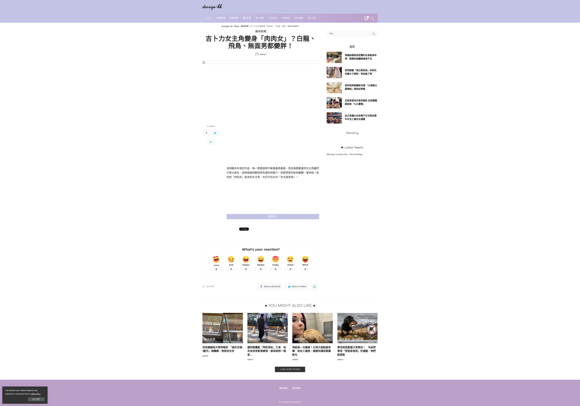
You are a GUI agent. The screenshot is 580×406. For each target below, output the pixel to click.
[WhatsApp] (210, 141)
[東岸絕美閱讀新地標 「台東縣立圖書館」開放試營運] (334, 87)
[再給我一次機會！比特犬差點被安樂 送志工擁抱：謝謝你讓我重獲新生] (312, 327)
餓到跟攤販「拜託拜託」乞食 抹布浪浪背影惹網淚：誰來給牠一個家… (266, 351)
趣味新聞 (260, 31)
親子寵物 (344, 339)
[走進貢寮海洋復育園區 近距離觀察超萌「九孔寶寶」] (334, 102)
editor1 (263, 54)
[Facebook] (206, 133)
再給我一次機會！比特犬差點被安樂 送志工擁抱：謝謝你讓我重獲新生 (311, 351)
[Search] (372, 18)
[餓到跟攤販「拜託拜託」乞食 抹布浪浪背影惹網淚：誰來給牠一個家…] (267, 327)
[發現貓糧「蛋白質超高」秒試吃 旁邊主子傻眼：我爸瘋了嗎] (334, 72)
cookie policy (35, 394)
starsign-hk (212, 7)
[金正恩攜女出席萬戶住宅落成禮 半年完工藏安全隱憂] (334, 117)
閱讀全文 (273, 216)
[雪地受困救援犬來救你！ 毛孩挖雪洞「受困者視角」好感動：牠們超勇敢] (357, 327)
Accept (36, 399)
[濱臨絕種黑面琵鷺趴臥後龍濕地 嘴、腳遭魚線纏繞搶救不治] (334, 57)
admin (205, 356)
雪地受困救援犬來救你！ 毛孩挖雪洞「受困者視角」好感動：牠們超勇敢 (356, 351)
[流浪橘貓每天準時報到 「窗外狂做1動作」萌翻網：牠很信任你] (222, 327)
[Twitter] (215, 133)
